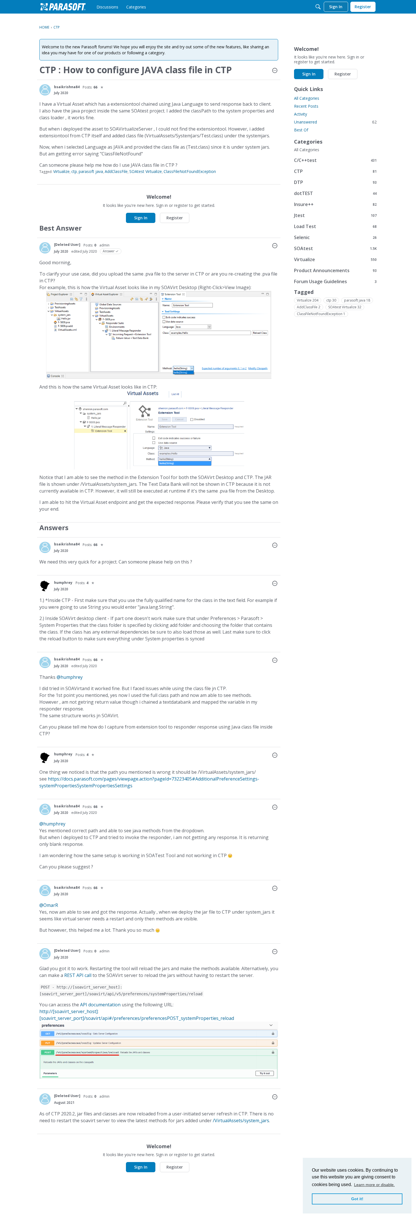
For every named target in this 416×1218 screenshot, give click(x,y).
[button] (274, 71)
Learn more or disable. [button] (374, 1184)
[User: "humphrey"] (45, 585)
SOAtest (335, 248)
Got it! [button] (357, 1199)
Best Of (301, 130)
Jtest (335, 215)
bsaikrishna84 (67, 86)
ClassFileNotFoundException (190, 171)
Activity (300, 114)
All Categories (306, 98)
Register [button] (174, 217)
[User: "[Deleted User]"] (45, 247)
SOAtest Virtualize (145, 171)
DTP (335, 182)
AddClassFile (116, 171)
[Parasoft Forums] (63, 6)
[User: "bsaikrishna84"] (45, 90)
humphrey (63, 582)
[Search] (318, 7)
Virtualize (61, 171)
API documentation (100, 1005)
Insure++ (335, 204)
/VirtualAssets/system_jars (241, 1120)
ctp (74, 171)
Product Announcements (335, 270)
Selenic (335, 237)
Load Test (335, 226)
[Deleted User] (67, 244)
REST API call (77, 975)
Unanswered (335, 122)
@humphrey (70, 677)
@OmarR (48, 905)
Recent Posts (306, 106)
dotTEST (335, 193)
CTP (335, 171)
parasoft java (91, 171)
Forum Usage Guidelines (335, 281)
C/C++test (335, 160)
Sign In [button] (140, 217)
